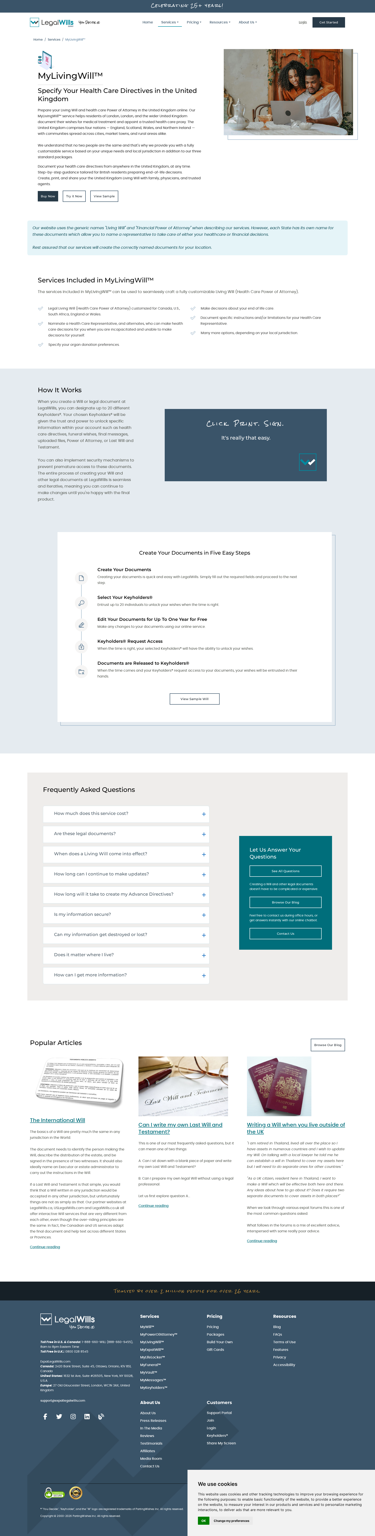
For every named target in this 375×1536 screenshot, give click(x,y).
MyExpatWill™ (152, 1349)
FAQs (277, 1334)
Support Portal (219, 1413)
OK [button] (203, 1521)
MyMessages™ (153, 1380)
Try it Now (76, 197)
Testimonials (151, 1443)
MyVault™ (148, 1372)
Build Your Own (220, 1342)
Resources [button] (219, 22)
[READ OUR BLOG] (101, 1416)
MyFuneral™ (150, 1365)
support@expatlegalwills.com (62, 1400)
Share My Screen (221, 1443)
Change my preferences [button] (231, 1521)
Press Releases (153, 1420)
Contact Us (299, 935)
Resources (284, 1316)
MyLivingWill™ (152, 1342)
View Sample (106, 197)
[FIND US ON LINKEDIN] (87, 1416)
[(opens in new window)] (55, 1493)
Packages (215, 1334)
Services (54, 39)
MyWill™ (147, 1327)
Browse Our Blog (297, 903)
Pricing (214, 1316)
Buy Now (49, 197)
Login (303, 22)
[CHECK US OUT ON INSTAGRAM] (73, 1416)
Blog (277, 1327)
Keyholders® (217, 1435)
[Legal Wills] (65, 22)
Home (148, 22)
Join (210, 1420)
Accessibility (284, 1365)
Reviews (147, 1436)
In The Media (151, 1428)
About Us (150, 1403)
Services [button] (168, 22)
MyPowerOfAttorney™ (158, 1334)
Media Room (151, 1458)
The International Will (57, 1120)
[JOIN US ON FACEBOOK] (45, 1416)
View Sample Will (195, 699)
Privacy (279, 1357)
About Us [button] (246, 22)
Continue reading (45, 1247)
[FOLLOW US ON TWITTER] (59, 1416)
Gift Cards (215, 1349)
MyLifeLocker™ (152, 1357)
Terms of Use (284, 1342)
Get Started (328, 22)
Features (280, 1349)
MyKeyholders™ (153, 1387)
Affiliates (147, 1451)
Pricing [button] (193, 22)
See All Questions (297, 872)
